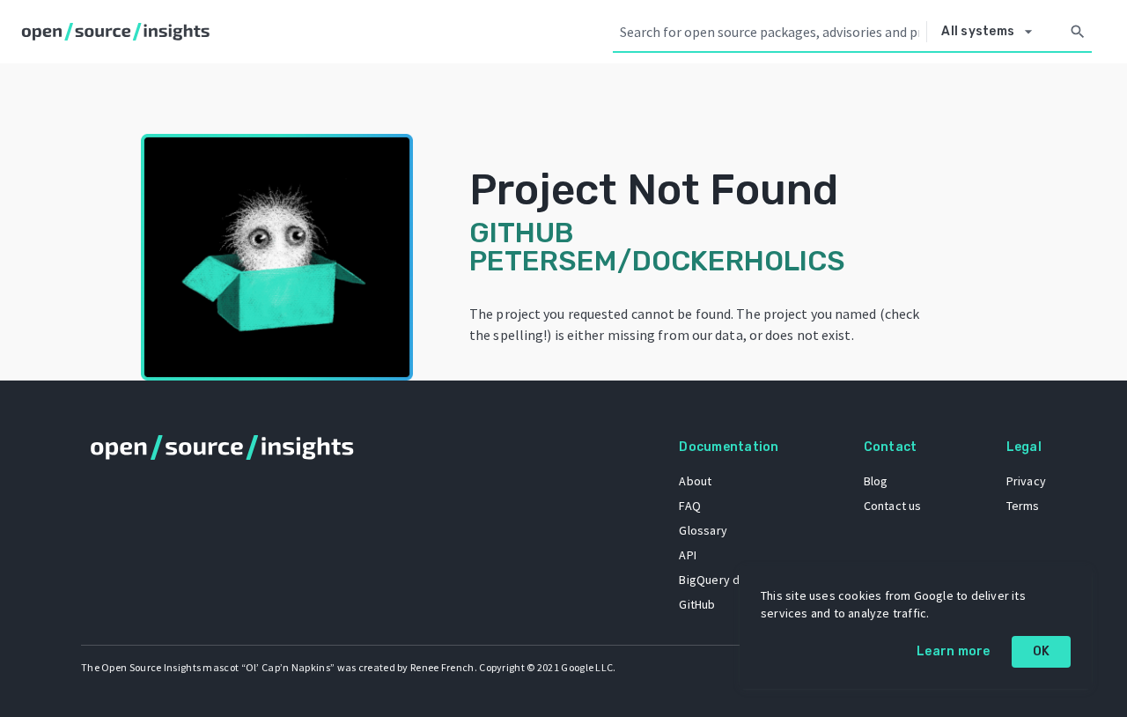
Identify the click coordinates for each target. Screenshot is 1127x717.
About (695, 481)
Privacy (1026, 481)
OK (1041, 651)
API (687, 555)
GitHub (697, 604)
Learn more (954, 651)
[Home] (119, 32)
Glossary (703, 530)
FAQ (690, 506)
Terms (1023, 506)
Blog (876, 481)
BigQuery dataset (727, 580)
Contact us (893, 506)
